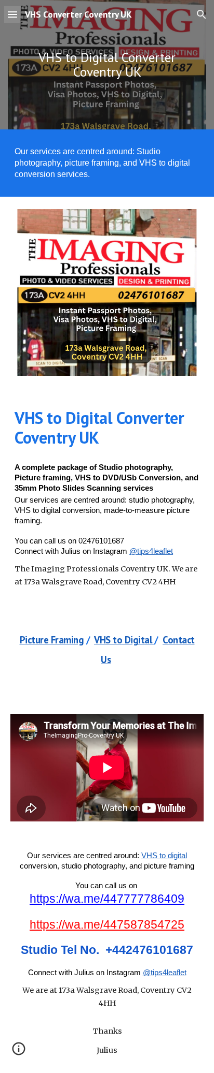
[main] (107, 64)
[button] (12, 14)
